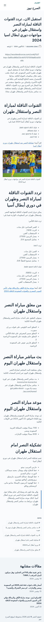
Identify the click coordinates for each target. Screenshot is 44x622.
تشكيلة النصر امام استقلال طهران (27, 540)
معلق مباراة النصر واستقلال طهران (27, 550)
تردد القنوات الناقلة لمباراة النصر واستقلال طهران (22, 535)
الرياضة (9, 46)
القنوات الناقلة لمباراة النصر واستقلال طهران (24, 523)
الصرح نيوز (33, 8)
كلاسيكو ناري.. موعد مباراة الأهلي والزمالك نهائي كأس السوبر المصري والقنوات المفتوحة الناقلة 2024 (22, 600)
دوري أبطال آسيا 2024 (31, 545)
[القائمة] (5, 5)
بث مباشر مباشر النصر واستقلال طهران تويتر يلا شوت (23, 528)
